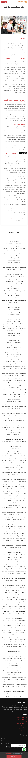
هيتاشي (17, 43)
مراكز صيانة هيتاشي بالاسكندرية (19, 392)
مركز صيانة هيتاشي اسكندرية (19, 420)
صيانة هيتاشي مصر (8, 642)
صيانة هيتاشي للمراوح (22, 427)
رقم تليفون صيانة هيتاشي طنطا (14, 347)
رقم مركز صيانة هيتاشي (19, 644)
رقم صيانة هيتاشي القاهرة (9, 470)
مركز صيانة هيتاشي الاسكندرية (8, 512)
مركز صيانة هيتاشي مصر (7, 458)
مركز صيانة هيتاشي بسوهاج (19, 394)
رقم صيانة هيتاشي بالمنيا (8, 604)
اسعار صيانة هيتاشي (19, 500)
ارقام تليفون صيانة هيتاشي (14, 378)
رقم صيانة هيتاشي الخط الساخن (14, 453)
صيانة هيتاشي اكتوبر (8, 533)
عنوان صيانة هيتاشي (8, 576)
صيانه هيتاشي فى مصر (20, 248)
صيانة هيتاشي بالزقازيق (21, 517)
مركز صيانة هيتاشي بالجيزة (20, 444)
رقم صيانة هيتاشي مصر (7, 472)
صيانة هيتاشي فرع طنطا (7, 609)
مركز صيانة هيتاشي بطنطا (14, 503)
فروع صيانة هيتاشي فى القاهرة (8, 573)
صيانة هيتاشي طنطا (21, 573)
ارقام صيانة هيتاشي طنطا (14, 345)
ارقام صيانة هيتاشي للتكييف (14, 279)
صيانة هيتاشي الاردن (19, 587)
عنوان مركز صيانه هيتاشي (8, 323)
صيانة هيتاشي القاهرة (7, 594)
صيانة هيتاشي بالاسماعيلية (19, 253)
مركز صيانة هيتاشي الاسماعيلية (14, 543)
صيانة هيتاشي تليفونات (21, 290)
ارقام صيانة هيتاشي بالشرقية (20, 507)
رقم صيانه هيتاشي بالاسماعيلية (14, 418)
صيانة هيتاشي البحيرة (20, 611)
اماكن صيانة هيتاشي (6, 389)
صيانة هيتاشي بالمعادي (7, 536)
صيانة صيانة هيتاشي (6, 528)
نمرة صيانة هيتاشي (8, 361)
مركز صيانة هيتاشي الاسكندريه (8, 597)
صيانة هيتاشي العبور (21, 597)
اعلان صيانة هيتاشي (8, 644)
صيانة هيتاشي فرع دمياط (14, 302)
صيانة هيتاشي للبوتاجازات (7, 406)
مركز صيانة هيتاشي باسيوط (8, 599)
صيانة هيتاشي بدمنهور (20, 486)
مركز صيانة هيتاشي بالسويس (19, 352)
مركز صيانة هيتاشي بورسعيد (14, 295)
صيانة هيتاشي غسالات (8, 281)
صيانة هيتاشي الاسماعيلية (20, 609)
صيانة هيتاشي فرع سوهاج (7, 491)
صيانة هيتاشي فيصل (8, 587)
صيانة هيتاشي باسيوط (8, 486)
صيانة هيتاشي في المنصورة (9, 326)
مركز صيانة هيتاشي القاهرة (19, 519)
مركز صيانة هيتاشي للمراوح (7, 404)
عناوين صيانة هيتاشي (20, 514)
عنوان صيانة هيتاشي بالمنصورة (8, 427)
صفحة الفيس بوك (4, 740)
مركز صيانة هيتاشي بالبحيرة (20, 479)
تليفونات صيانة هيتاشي (19, 375)
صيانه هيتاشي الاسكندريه (18, 361)
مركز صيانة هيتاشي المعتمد (7, 686)
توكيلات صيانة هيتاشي (9, 592)
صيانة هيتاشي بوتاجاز (6, 392)
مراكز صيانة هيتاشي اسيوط (14, 387)
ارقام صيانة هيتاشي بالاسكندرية (19, 606)
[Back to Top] (1, 754)
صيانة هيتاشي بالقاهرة (7, 646)
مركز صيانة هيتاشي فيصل (8, 267)
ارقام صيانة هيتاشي (19, 689)
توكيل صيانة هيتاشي (20, 693)
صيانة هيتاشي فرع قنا (21, 599)
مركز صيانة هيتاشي (9, 689)
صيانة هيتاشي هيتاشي (21, 590)
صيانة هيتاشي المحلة (14, 616)
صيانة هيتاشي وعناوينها (22, 723)
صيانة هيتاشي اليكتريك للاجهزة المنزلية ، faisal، (14, 356)
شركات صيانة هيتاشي (8, 500)
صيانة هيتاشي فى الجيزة (20, 267)
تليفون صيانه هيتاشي (7, 420)
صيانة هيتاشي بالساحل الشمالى (19, 540)
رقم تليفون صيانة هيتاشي (21, 686)
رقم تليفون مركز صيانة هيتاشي (14, 675)
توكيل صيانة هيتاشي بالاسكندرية (14, 552)
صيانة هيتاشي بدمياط (8, 564)
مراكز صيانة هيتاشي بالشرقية (14, 349)
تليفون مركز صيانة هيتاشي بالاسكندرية (14, 274)
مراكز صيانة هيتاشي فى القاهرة (14, 382)
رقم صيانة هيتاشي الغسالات (14, 559)
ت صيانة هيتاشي (20, 495)
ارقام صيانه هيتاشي (8, 672)
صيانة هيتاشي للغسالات (8, 462)
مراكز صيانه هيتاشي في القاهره (19, 422)
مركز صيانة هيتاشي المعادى (7, 415)
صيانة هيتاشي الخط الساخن (14, 448)
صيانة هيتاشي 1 (20, 470)
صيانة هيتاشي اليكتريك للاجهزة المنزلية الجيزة (14, 276)
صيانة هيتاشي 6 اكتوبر (21, 373)
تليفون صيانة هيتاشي (20, 585)
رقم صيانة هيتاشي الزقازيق (8, 538)
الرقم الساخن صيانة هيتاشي (20, 368)
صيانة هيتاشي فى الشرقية (8, 455)
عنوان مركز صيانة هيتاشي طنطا (14, 250)
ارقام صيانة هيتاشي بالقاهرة (20, 498)
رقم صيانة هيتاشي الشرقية (20, 526)
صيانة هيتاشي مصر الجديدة (14, 286)
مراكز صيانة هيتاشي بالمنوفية (8, 413)
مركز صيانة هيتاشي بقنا (20, 620)
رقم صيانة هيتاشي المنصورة (20, 536)
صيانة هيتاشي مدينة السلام (8, 373)
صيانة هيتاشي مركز (19, 580)
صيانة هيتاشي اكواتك (19, 642)
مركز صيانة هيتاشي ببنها (7, 488)
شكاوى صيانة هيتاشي (7, 630)
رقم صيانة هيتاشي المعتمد (8, 660)
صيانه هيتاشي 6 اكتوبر (21, 512)
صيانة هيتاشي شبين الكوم (7, 569)
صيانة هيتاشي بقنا (19, 467)
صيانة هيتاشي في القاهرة (7, 625)
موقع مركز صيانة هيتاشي (14, 314)
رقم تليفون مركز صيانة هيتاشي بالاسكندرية (14, 439)
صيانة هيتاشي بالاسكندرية (8, 693)
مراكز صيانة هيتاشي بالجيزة (19, 371)
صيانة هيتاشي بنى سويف (7, 578)
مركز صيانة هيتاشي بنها (7, 507)
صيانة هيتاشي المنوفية (19, 533)
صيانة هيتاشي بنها (19, 547)
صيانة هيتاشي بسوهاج (21, 441)
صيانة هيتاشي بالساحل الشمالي (19, 656)
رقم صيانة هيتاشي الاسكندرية (7, 684)
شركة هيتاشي (24, 721)
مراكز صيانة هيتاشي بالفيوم (8, 328)
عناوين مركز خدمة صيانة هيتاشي (14, 298)
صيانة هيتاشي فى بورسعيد (14, 262)
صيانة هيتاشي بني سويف (14, 241)
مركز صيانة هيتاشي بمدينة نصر (14, 401)
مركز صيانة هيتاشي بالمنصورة (19, 646)
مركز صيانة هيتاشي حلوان (20, 293)
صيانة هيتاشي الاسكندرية (7, 649)
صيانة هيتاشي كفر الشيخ (20, 493)
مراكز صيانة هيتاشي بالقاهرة (19, 380)
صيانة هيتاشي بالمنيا (20, 323)
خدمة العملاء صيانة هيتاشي (20, 531)
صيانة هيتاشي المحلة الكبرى (8, 571)
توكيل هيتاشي (24, 730)
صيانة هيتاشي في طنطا (20, 465)
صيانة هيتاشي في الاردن (8, 585)
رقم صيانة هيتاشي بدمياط (7, 293)
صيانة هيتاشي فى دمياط (20, 566)
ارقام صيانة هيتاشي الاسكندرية (19, 528)
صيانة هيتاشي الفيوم (20, 613)
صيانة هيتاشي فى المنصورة (14, 524)
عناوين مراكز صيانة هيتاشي (14, 451)
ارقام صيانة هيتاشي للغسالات (14, 269)
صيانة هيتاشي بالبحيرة (8, 620)
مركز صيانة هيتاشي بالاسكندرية (19, 677)
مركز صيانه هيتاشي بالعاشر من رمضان (14, 258)
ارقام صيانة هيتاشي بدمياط (14, 550)
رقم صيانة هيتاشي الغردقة (8, 517)
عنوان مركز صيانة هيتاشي (20, 406)
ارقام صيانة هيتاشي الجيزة (20, 488)
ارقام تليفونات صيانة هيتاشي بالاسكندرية (14, 331)
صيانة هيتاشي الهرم (20, 326)
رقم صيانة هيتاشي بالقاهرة (8, 583)
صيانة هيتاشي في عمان (9, 495)
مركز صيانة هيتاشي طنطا (19, 281)
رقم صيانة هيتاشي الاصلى (18, 691)
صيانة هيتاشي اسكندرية (20, 660)
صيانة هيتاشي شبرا (7, 380)
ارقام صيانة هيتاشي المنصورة (19, 637)
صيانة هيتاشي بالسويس (20, 455)
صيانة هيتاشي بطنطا (19, 672)
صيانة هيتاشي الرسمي (22, 717)
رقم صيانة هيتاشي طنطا (21, 571)
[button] (4, 2)
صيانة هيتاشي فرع (7, 554)
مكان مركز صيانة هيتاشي (8, 248)
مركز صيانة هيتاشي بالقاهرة (8, 493)
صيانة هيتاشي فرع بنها (21, 283)
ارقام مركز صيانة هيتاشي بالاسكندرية (14, 321)
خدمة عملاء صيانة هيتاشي (20, 625)
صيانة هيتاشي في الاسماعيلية (14, 260)
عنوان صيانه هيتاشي (7, 394)
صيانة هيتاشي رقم (7, 561)
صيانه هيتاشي (7, 691)
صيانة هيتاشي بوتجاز (7, 253)
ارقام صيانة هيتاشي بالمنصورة (14, 667)
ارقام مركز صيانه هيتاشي (8, 611)
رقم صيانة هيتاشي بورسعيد (8, 460)
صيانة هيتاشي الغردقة (21, 510)
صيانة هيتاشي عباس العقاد (8, 441)
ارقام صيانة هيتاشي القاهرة (14, 634)
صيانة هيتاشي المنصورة (8, 632)
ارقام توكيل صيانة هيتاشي (20, 569)
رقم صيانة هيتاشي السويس (19, 554)
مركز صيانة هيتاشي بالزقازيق (14, 399)
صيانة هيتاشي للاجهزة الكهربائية (14, 397)
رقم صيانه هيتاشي (6, 677)
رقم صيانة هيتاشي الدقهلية (8, 545)
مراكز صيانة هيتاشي (6, 606)
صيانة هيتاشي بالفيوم (20, 462)
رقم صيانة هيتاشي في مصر (8, 510)
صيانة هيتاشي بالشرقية (6, 300)
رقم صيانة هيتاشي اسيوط (20, 458)
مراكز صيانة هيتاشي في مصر (14, 364)
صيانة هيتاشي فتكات (9, 547)
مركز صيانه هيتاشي (19, 430)
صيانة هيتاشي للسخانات (14, 255)
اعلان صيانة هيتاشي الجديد (19, 658)
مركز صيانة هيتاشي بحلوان (21, 415)
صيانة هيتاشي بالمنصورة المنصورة (14, 618)
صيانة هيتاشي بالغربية (7, 479)
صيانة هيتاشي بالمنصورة (19, 682)
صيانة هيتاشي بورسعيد (19, 670)
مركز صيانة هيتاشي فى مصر (14, 307)
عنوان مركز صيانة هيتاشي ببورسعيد (14, 385)
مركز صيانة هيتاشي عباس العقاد (14, 434)
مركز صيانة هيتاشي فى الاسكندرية (14, 265)
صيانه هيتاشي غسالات (20, 679)
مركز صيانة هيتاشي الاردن (7, 498)
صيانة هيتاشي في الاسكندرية (14, 505)
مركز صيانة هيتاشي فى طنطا (14, 335)
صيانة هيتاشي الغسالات (7, 531)
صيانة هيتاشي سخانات (21, 413)
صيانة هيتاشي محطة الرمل (14, 408)
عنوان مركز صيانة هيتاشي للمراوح (14, 338)
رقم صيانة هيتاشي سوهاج (20, 491)
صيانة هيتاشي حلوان (7, 371)
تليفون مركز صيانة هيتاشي (19, 594)
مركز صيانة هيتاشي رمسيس (14, 333)
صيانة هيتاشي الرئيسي (22, 719)
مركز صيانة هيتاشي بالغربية (19, 366)
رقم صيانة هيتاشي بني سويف (19, 630)
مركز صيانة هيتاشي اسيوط (14, 663)
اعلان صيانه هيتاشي (6, 637)
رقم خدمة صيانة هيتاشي (20, 649)
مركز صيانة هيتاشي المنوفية (8, 590)
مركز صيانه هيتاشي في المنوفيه (14, 342)
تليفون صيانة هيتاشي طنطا (8, 283)
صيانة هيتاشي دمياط (20, 632)
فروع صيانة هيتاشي (9, 430)
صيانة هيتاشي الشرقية (8, 465)
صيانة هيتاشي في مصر (8, 566)
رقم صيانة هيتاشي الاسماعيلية (14, 623)
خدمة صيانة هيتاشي (7, 682)
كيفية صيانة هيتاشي (9, 467)
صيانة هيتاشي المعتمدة (21, 684)
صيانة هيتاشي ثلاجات (7, 639)
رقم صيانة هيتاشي (18, 696)
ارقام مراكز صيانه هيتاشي (20, 545)
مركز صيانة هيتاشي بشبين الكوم (14, 288)
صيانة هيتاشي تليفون (20, 601)
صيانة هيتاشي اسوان (8, 375)
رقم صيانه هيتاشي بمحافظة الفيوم (14, 243)
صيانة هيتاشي (11, 218)
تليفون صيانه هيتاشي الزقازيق (8, 290)
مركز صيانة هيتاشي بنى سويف (14, 653)
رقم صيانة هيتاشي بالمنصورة (20, 300)
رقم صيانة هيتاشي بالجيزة (7, 526)
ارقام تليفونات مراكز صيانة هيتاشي (14, 312)
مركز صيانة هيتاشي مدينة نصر (14, 446)
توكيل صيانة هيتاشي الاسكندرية (14, 354)
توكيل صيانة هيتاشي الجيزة (19, 561)
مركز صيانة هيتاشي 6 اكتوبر (14, 309)
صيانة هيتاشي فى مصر (9, 514)
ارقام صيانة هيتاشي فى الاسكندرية (14, 432)
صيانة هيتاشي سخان (6, 656)
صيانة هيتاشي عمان (19, 592)
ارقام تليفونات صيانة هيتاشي (19, 389)
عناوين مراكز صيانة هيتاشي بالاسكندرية (14, 425)
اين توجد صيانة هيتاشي (21, 460)
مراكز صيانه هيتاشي (6, 540)
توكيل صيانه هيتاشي (7, 519)
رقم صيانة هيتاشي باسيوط (8, 484)
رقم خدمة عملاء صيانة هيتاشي (14, 305)
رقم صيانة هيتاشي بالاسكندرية (14, 627)
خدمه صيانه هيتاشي (6, 422)
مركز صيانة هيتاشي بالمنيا (20, 404)
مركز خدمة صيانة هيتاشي (19, 639)
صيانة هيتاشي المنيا (21, 239)
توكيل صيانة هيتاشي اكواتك (20, 472)
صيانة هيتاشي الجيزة (6, 352)
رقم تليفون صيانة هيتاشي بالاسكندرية (14, 359)
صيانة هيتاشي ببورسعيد (7, 368)
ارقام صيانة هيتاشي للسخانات (8, 239)
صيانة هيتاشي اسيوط (20, 538)
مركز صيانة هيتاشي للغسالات (14, 316)
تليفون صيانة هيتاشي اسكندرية (14, 246)
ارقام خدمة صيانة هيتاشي (14, 651)
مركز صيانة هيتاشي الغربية (8, 601)
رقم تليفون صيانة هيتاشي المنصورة (14, 437)
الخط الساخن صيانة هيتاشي (14, 665)
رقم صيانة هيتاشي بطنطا (8, 613)
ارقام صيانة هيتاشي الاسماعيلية (14, 477)
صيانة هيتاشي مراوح (7, 366)
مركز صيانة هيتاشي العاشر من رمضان (14, 557)
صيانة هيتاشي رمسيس (14, 340)
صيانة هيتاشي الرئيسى (8, 679)
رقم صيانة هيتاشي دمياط (19, 564)
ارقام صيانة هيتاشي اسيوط (14, 474)
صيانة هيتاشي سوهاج (21, 484)
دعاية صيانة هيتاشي (9, 580)
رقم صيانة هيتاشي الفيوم (20, 578)
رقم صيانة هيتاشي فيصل (14, 319)
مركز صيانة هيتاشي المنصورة (14, 521)
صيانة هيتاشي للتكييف (21, 328)
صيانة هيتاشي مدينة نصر (20, 583)
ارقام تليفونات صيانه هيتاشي (8, 481)
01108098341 (3, 738)
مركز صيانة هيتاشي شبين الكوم (14, 272)
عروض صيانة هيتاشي (19, 576)
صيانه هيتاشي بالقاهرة (7, 444)
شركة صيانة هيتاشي (21, 481)
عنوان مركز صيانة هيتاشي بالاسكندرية (14, 411)
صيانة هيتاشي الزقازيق (7, 658)
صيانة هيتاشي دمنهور (8, 670)
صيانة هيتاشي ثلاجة (20, 604)
